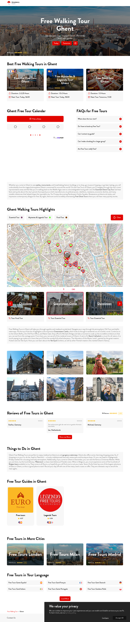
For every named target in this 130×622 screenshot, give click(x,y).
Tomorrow (66, 43)
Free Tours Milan (65, 554)
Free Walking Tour (12, 611)
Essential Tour (14, 217)
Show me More (65, 437)
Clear (119, 217)
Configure (105, 618)
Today (56, 43)
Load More (65, 598)
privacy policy (71, 612)
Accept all (119, 618)
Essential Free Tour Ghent (25, 79)
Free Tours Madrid (104, 554)
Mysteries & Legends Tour (38, 217)
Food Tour (60, 217)
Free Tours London (25, 554)
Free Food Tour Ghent (105, 79)
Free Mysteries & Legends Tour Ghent (65, 80)
